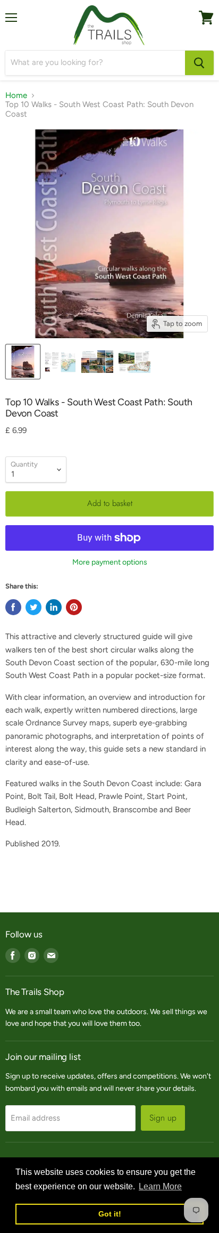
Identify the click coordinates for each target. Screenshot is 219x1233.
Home (16, 95)
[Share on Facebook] (13, 607)
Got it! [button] (109, 1214)
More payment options (109, 562)
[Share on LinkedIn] (54, 607)
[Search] (199, 63)
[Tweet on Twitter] (33, 607)
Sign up (162, 1118)
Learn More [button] (160, 1186)
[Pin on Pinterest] (74, 607)
